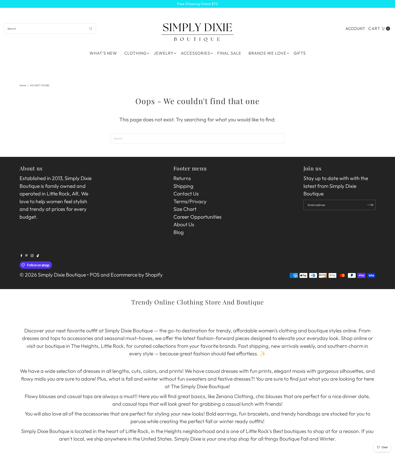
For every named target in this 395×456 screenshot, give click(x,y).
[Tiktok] (38, 255)
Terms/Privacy (190, 201)
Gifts (300, 53)
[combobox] (50, 28)
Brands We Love (267, 53)
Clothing (135, 53)
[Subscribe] (370, 205)
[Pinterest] (26, 255)
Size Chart (184, 209)
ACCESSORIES (195, 53)
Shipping (183, 186)
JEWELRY (164, 53)
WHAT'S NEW (103, 53)
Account (355, 28)
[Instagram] (32, 255)
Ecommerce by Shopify (137, 274)
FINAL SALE (229, 53)
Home (23, 85)
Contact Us (186, 193)
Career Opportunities (197, 217)
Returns (182, 178)
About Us (183, 224)
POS (95, 274)
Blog (178, 232)
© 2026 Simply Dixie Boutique (53, 274)
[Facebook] (21, 255)
